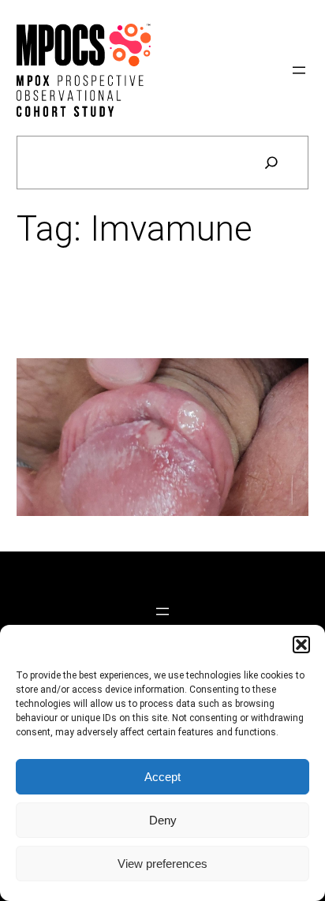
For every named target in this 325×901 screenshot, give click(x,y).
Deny (163, 820)
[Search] (270, 162)
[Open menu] (299, 70)
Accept (162, 776)
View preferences (162, 863)
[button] (301, 644)
